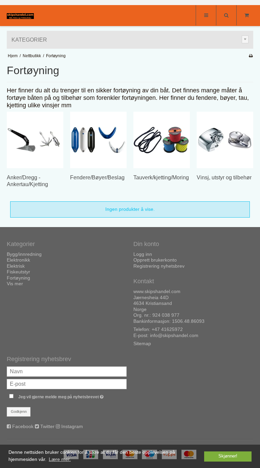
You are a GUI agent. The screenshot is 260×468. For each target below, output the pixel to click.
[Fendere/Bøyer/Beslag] (98, 140)
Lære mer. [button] (60, 459)
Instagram (72, 426)
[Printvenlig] (250, 55)
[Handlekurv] (246, 15)
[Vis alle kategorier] (245, 39)
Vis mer (15, 283)
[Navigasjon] (206, 15)
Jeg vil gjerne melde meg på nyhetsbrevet (72, 395)
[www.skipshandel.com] (20, 16)
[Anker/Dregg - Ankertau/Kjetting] (35, 140)
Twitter (47, 426)
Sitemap (142, 343)
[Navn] (67, 371)
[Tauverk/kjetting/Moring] (161, 140)
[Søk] (226, 15)
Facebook (23, 426)
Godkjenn (19, 411)
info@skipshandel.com (174, 335)
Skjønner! (227, 456)
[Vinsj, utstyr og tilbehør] (225, 140)
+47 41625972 (167, 329)
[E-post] (67, 383)
